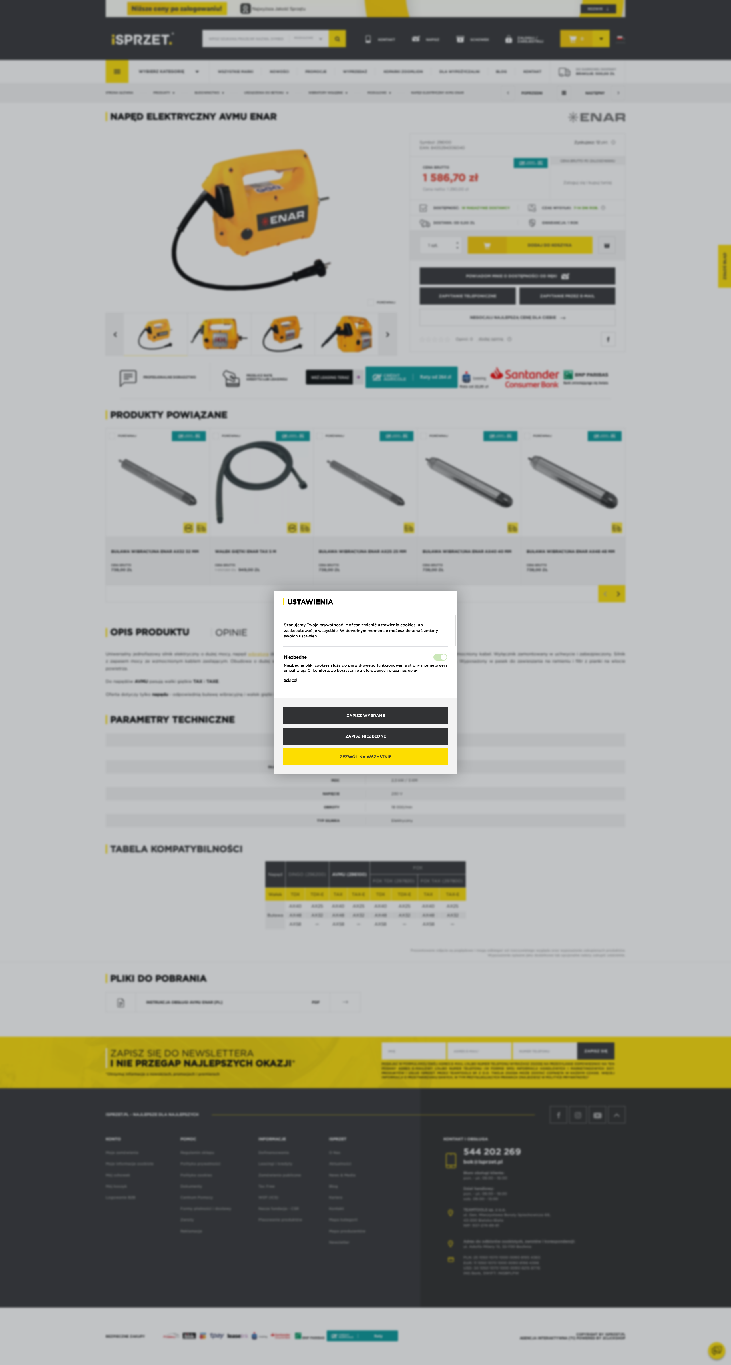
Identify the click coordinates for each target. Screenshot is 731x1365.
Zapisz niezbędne (365, 736)
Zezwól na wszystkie (365, 756)
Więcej (290, 679)
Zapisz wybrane (365, 715)
